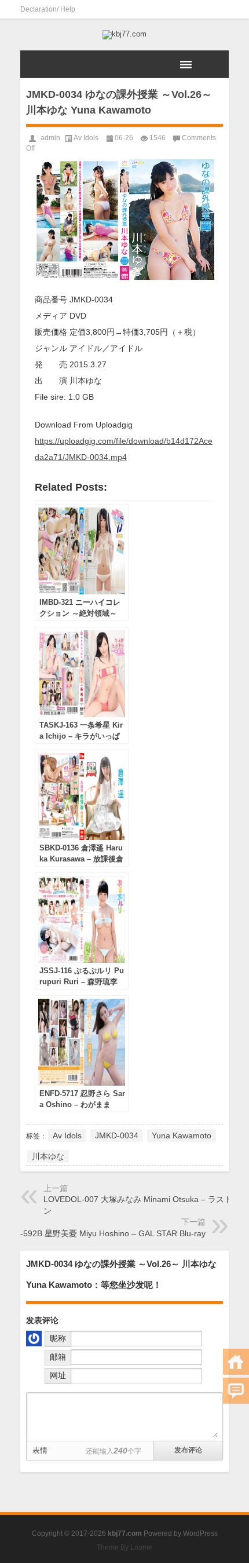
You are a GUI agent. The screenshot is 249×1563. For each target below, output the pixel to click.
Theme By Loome (124, 1547)
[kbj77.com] (124, 34)
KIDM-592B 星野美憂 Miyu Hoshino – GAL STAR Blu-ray (103, 1233)
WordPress (200, 1533)
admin (50, 138)
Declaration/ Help (47, 9)
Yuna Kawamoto (181, 1135)
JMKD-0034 (116, 1135)
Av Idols (86, 138)
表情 (39, 1450)
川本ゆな (48, 1156)
